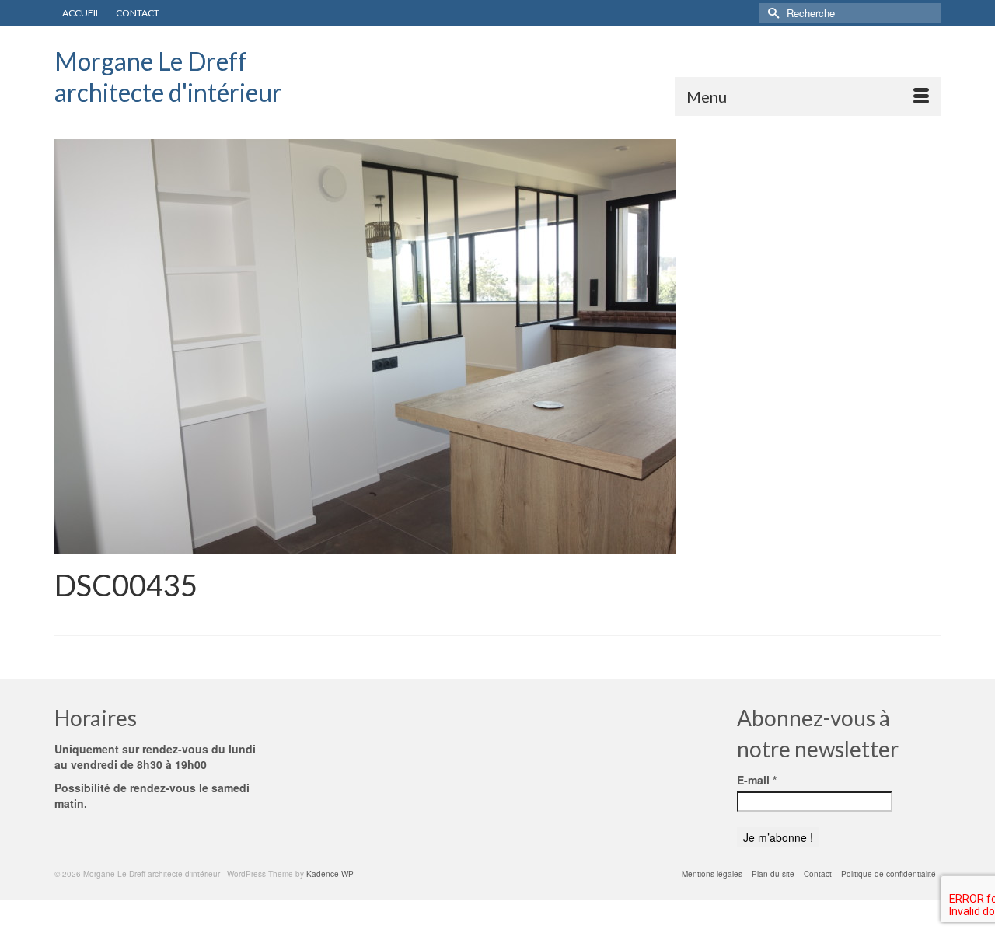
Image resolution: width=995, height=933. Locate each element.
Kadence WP (330, 873)
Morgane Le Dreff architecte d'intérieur (168, 76)
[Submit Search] (771, 13)
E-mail (757, 780)
